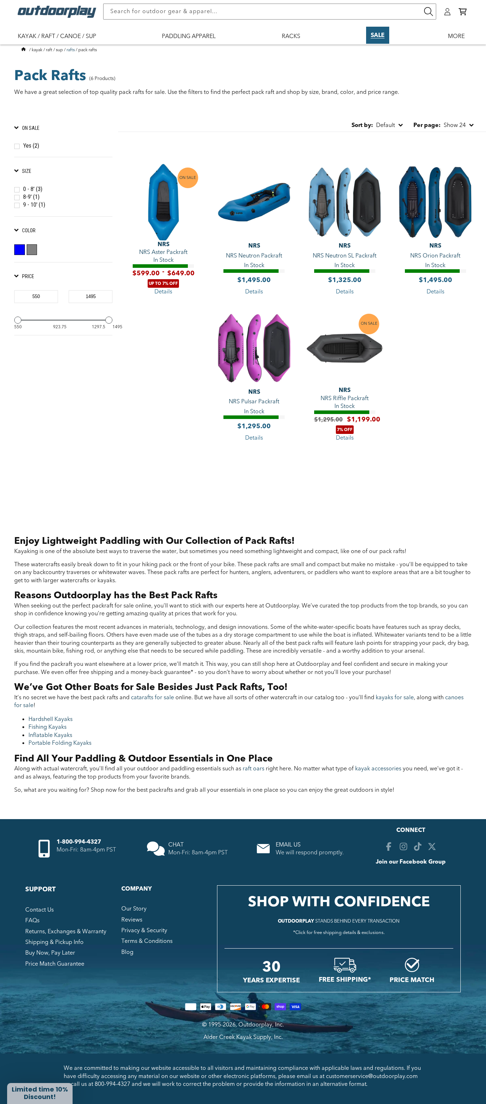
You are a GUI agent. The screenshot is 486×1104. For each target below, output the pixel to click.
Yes (31, 145)
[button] (462, 11)
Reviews (131, 920)
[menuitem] (60, 40)
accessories (378, 769)
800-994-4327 (112, 1084)
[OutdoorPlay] (23, 50)
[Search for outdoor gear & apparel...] (428, 12)
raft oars (253, 769)
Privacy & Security (144, 930)
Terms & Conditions (147, 941)
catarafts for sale (152, 697)
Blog (127, 952)
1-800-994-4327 (79, 842)
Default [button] (373, 125)
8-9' (31, 196)
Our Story (134, 909)
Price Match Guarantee (54, 964)
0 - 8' (32, 189)
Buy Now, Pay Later (50, 953)
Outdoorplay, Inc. (261, 1025)
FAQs (32, 920)
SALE (378, 35)
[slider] (17, 320)
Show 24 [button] (439, 125)
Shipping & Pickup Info (54, 942)
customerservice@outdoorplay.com (372, 1076)
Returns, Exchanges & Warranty (65, 931)
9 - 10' (34, 204)
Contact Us (39, 910)
